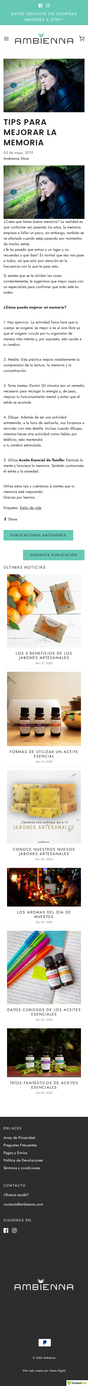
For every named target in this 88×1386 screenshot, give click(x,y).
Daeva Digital (57, 1371)
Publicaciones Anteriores (38, 535)
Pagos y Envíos (15, 1152)
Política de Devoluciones (23, 1160)
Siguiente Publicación (53, 555)
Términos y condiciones (22, 1168)
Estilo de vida (30, 507)
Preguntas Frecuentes (20, 1145)
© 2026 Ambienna (44, 1358)
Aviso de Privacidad (19, 1137)
